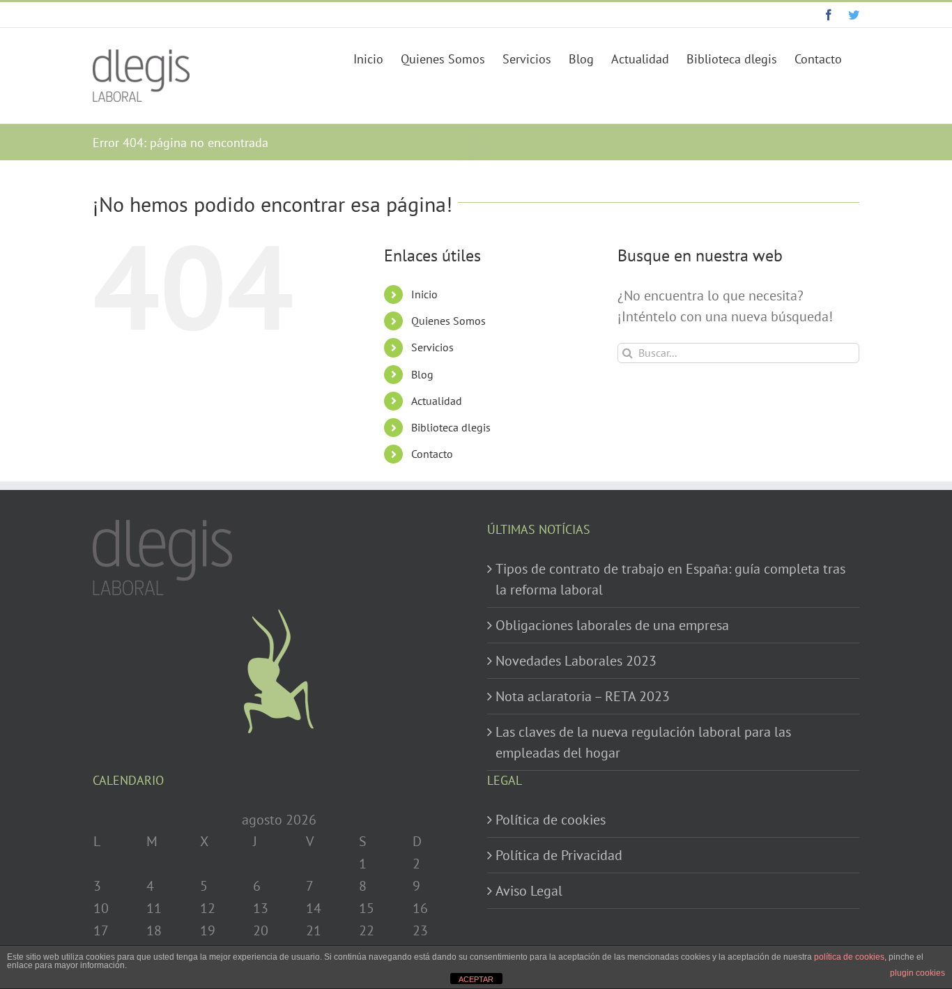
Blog (422, 374)
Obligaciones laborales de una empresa (612, 625)
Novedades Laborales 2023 (576, 661)
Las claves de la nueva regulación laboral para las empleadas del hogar (643, 742)
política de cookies (849, 957)
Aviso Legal (529, 891)
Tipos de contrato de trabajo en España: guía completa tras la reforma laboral (670, 579)
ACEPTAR (476, 979)
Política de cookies (551, 820)
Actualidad (436, 401)
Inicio (424, 294)
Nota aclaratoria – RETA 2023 (583, 696)
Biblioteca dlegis (451, 427)
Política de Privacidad (559, 855)
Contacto (432, 454)
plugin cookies (917, 973)
